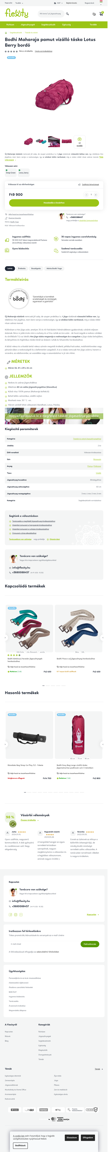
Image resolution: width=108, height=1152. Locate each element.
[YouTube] (21, 915)
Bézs (77, 652)
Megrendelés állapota (17, 1010)
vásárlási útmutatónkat (88, 220)
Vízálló (98, 473)
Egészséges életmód (13, 1076)
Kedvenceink (10, 1099)
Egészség (42, 1046)
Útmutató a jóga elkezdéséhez (24, 533)
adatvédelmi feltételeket (48, 952)
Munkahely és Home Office (15, 1090)
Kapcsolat (8, 3)
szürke (42, 652)
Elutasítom (72, 1138)
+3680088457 (76, 217)
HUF (58, 3)
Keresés (67, 14)
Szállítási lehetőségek (90, 184)
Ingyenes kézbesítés (17, 997)
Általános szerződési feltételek (21, 987)
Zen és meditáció (60, 1090)
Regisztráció (89, 3)
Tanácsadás (13, 1001)
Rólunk (7, 1036)
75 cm (80, 759)
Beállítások (20, 1146)
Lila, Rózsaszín (32, 652)
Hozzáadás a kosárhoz (54, 203)
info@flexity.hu (21, 568)
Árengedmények (44, 1055)
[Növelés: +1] (96, 195)
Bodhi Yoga (14, 222)
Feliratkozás (90, 944)
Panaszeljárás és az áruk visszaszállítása (25, 978)
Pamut (90, 466)
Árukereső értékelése (17, 1006)
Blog (6, 1041)
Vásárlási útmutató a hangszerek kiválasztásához (32, 525)
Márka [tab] (54, 268)
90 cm (87, 759)
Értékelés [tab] (22, 268)
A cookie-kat (19, 1136)
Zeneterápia (10, 1080)
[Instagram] (15, 914)
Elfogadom (88, 1138)
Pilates (56, 1085)
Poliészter (97, 466)
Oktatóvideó (55, 539)
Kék (83, 652)
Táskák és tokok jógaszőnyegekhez (87, 439)
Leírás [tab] (10, 268)
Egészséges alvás (61, 1094)
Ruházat (41, 1032)
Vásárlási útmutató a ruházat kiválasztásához (30, 529)
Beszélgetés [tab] (36, 268)
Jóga (56, 1080)
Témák (41, 1059)
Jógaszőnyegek (44, 1036)
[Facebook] (10, 915)
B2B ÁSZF (13, 992)
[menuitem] (12, 24)
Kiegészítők (42, 1050)
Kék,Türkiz (20, 652)
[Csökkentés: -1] (86, 195)
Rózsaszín (97, 459)
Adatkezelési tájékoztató (18, 983)
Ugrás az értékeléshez (43, 51)
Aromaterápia (10, 1094)
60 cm (72, 759)
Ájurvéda (57, 1076)
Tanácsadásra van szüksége (20, 539)
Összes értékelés (28, 820)
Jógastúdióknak (11, 1085)
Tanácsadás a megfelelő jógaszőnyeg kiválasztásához (33, 521)
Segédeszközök (44, 1041)
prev (5, 638)
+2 (79, 144)
